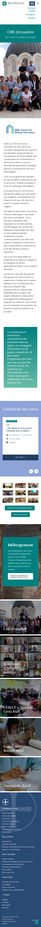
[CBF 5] (8, 500)
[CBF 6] (33, 500)
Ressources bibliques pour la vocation (17, 862)
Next (36, 471)
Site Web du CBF (20, 515)
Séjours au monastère (11, 850)
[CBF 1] (33, 492)
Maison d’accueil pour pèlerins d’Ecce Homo (19, 576)
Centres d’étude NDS (10, 882)
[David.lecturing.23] (8, 485)
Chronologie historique (11, 829)
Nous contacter (8, 887)
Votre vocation (8, 859)
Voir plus (19, 457)
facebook (35, 920)
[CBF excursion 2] (8, 492)
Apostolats (6, 841)
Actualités (6, 885)
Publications (7, 832)
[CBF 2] (33, 485)
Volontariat (6, 870)
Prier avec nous (8, 872)
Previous (31, 471)
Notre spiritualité (8, 816)
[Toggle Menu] (32, 3)
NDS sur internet (8, 827)
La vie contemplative (10, 821)
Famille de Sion (8, 824)
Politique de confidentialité (13, 890)
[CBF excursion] (20, 500)
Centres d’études (9, 844)
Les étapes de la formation (13, 864)
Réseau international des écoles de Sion (18, 847)
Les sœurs (6, 819)
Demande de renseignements (19, 508)
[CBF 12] (20, 492)
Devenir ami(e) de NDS (11, 867)
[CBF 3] (20, 485)
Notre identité (7, 813)
